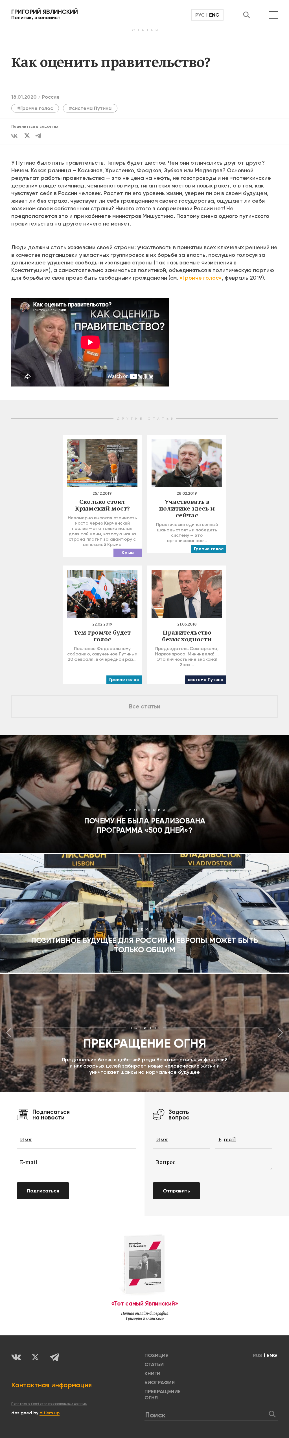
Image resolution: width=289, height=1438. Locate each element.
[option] (144, 1033)
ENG (214, 15)
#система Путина (90, 108)
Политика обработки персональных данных (49, 1404)
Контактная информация (51, 1385)
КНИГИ (152, 1373)
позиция (156, 1355)
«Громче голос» (200, 277)
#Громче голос (35, 108)
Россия (50, 97)
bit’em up (50, 1412)
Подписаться (43, 1191)
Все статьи (144, 706)
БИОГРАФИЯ (159, 1382)
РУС (200, 15)
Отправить (176, 1191)
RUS (257, 1355)
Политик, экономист (44, 14)
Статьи (154, 1364)
